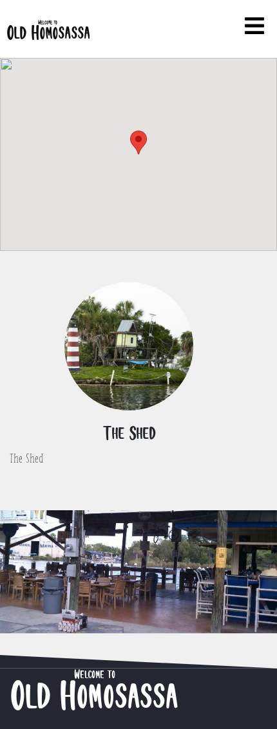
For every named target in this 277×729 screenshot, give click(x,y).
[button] (138, 142)
